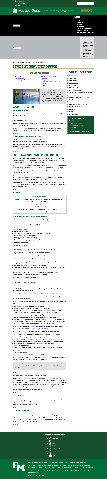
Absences (44, 78)
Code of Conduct (73, 83)
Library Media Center (74, 95)
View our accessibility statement (64, 467)
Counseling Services (74, 85)
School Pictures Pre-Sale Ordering (77, 104)
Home (14, 62)
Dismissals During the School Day (51, 81)
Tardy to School (46, 80)
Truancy (44, 83)
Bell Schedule (72, 78)
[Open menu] (16, 25)
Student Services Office (75, 109)
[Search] (93, 3)
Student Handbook (74, 106)
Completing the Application (23, 80)
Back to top (15, 133)
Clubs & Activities (73, 80)
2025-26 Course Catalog (75, 88)
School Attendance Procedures (49, 76)
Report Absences (73, 102)
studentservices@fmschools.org (80, 131)
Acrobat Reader (47, 470)
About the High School (74, 75)
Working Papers (19, 76)
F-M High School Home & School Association (80, 92)
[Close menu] (77, 17)
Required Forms (20, 78)
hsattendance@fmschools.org (39, 206)
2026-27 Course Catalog (75, 90)
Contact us (87, 10)
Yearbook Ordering (73, 114)
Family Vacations (46, 85)
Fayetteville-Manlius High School (23, 62)
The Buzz (71, 111)
